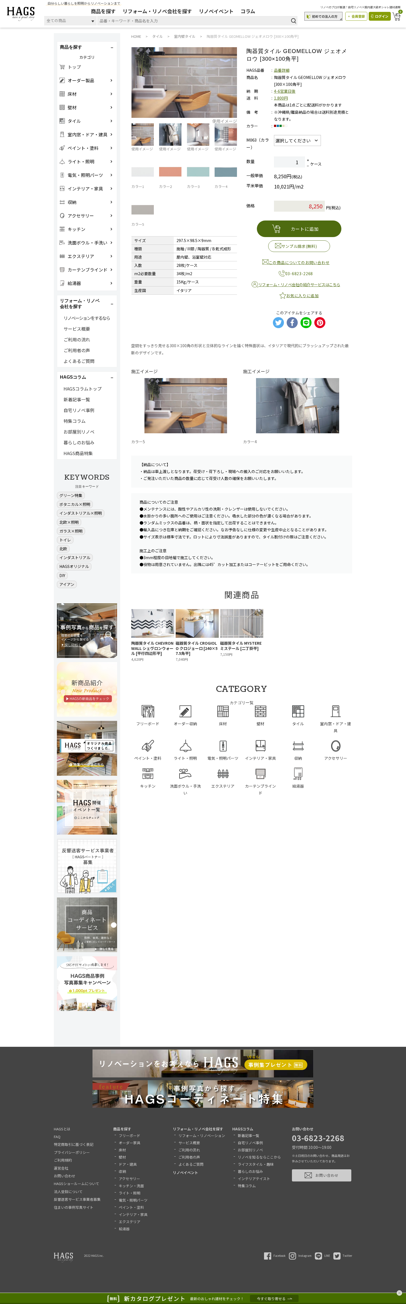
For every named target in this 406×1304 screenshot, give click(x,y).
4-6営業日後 (285, 91)
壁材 (122, 1157)
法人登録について (68, 1191)
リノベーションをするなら (87, 318)
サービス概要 (77, 328)
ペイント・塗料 (131, 1207)
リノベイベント (216, 11)
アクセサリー (129, 1178)
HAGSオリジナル (74, 566)
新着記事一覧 (77, 399)
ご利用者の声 (77, 350)
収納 (122, 1171)
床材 (122, 1149)
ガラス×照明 (71, 531)
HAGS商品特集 (78, 453)
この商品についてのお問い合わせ (299, 262)
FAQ (57, 1136)
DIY (62, 575)
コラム (248, 11)
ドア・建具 (128, 1164)
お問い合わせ (64, 1175)
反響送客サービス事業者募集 (77, 1199)
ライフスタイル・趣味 (256, 1164)
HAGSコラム (242, 1129)
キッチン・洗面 (131, 1185)
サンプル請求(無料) (299, 246)
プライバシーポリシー (72, 1152)
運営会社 (61, 1168)
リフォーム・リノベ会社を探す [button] (80, 303)
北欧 (63, 548)
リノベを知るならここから (259, 1157)
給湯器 (124, 1228)
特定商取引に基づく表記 (73, 1144)
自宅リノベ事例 (79, 410)
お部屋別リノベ (79, 431)
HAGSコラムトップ (83, 388)
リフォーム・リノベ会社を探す (157, 11)
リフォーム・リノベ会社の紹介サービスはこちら (299, 284)
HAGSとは (62, 1129)
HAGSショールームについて (76, 1183)
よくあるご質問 (79, 361)
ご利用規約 (63, 1160)
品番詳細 (281, 70)
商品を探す (103, 11)
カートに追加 (305, 228)
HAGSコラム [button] (73, 377)
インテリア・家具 (133, 1214)
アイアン (66, 584)
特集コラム (75, 421)
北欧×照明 (69, 522)
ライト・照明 (129, 1193)
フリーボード (129, 1135)
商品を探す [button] (71, 47)
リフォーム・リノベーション (201, 1135)
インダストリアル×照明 (80, 513)
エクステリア (129, 1221)
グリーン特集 (70, 495)
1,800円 (281, 98)
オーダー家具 (129, 1142)
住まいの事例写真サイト (73, 1207)
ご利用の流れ (77, 339)
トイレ (65, 540)
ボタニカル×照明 (74, 504)
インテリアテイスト (254, 1178)
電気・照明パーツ (133, 1200)
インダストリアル (74, 557)
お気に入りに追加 (302, 295)
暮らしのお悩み (79, 442)
